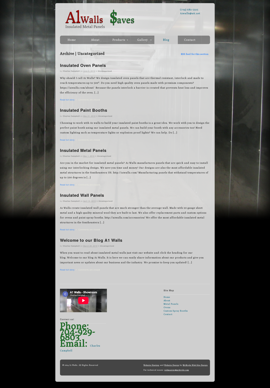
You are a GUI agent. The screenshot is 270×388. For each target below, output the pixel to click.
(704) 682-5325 (189, 9)
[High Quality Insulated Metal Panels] (135, 30)
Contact (189, 39)
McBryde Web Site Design (195, 365)
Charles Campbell (71, 71)
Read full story (67, 99)
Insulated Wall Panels (82, 195)
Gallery (142, 39)
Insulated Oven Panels (83, 65)
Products (118, 39)
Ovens (167, 307)
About (95, 39)
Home (72, 39)
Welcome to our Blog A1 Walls (91, 240)
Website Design (171, 365)
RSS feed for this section (194, 54)
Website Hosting (151, 365)
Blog (166, 39)
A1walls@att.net (190, 13)
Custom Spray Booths (176, 311)
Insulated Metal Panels (83, 150)
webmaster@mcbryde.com (176, 370)
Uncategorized (105, 71)
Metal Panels (171, 304)
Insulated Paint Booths (83, 110)
